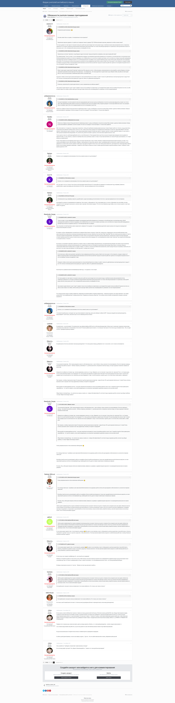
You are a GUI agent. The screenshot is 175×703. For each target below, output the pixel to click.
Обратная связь (87, 698)
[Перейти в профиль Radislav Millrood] (50, 482)
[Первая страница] (44, 20)
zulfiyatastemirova (49, 96)
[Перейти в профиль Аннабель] (45, 16)
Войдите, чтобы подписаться (116, 15)
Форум (44, 8)
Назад (47, 662)
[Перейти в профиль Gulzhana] (50, 579)
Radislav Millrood (49, 474)
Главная (46, 5)
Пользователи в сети (80, 8)
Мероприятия (75, 5)
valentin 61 (49, 24)
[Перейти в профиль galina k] (50, 522)
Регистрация (127, 2)
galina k (49, 517)
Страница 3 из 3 (59, 662)
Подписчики (125, 15)
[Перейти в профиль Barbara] (50, 161)
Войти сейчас (108, 677)
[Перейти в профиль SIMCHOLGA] (50, 597)
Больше (109, 5)
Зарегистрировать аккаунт (66, 677)
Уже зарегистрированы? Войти (114, 2)
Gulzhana (49, 572)
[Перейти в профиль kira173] (50, 180)
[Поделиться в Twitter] (44, 691)
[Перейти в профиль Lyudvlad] (50, 328)
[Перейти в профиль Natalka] (50, 124)
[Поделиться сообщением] (130, 23)
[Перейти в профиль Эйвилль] (50, 349)
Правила (62, 8)
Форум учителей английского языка (58, 2)
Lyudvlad (49, 323)
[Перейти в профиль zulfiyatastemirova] (50, 103)
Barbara (49, 153)
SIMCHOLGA (50, 593)
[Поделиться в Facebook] (46, 691)
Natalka (49, 117)
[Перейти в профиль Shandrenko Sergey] (50, 222)
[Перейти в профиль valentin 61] (50, 31)
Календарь (55, 8)
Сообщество (86, 5)
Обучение (66, 5)
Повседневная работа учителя (71, 17)
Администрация (70, 8)
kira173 (49, 175)
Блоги (49, 8)
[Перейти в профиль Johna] (50, 618)
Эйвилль (50, 341)
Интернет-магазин (56, 5)
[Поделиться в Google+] (48, 691)
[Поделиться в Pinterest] (50, 691)
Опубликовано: (62, 23)
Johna (49, 610)
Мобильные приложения (97, 5)
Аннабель (53, 17)
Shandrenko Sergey (49, 214)
